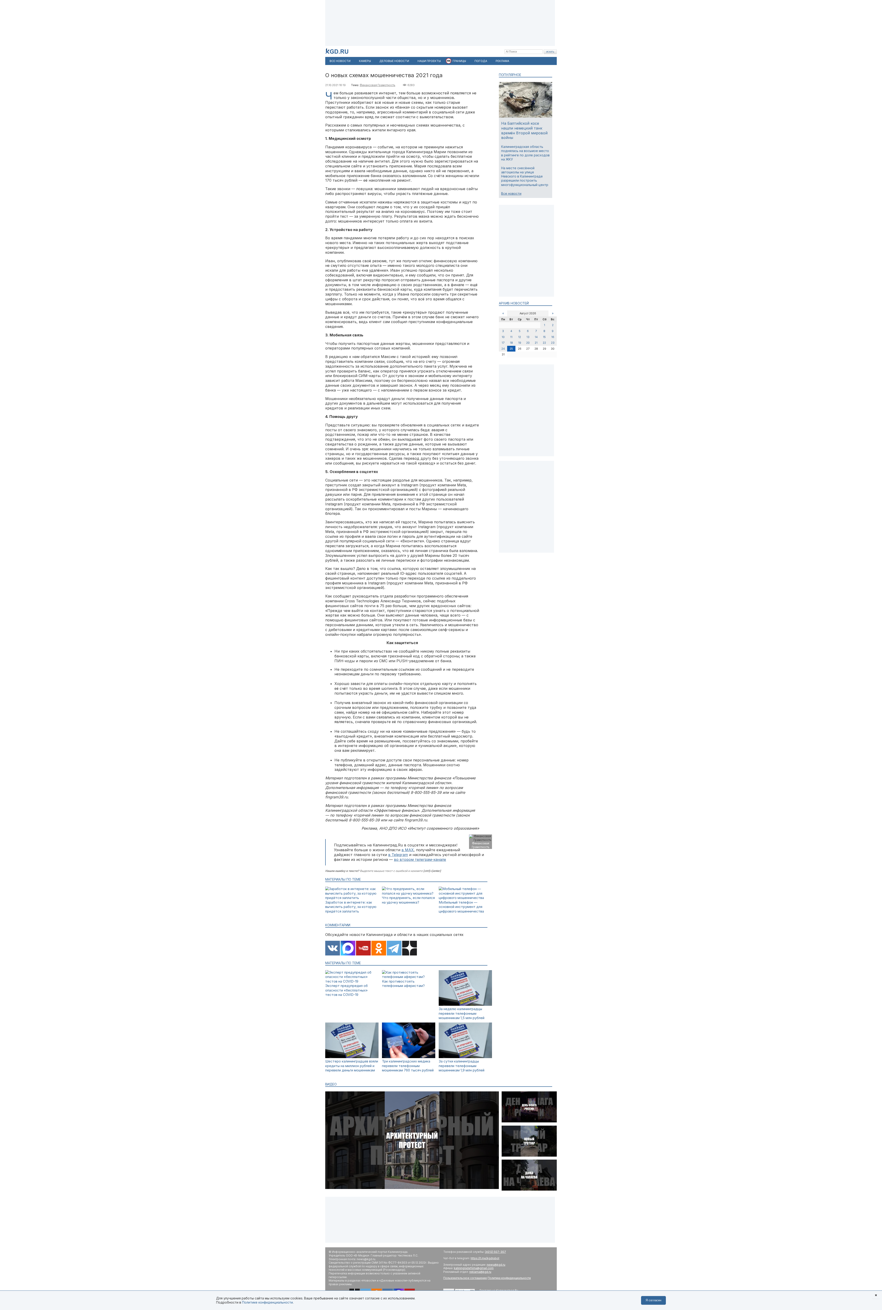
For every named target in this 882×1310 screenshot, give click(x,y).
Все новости (511, 193)
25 (511, 348)
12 (519, 337)
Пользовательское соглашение (465, 1278)
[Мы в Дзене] (409, 948)
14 (536, 337)
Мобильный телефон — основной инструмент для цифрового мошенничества (461, 906)
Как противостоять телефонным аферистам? (403, 983)
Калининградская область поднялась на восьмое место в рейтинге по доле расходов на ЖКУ (525, 153)
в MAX (407, 850)
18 (511, 342)
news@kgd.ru (496, 1264)
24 (503, 348)
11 (511, 337)
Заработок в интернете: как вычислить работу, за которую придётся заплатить (350, 906)
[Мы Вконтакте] (332, 948)
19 (519, 342)
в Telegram (398, 854)
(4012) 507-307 (495, 1252)
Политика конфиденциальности (509, 1278)
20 (528, 342)
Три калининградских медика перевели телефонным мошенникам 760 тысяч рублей (408, 1065)
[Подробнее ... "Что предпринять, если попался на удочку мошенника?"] (408, 893)
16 (552, 337)
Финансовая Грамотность (377, 85)
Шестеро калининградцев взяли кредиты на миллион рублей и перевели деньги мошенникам (351, 1065)
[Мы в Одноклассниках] (378, 948)
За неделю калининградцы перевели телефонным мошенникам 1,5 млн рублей (461, 1013)
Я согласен (653, 1300)
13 (527, 337)
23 (552, 342)
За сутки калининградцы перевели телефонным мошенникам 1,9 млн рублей (461, 1065)
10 (503, 337)
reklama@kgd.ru (480, 1271)
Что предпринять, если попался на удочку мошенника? (408, 900)
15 (544, 337)
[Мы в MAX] (348, 948)
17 (503, 342)
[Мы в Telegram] (394, 948)
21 (536, 342)
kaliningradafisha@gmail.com (474, 1268)
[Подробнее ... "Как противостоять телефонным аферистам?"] (408, 977)
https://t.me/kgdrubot (485, 1258)
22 (544, 342)
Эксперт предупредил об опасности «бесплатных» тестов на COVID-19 (346, 990)
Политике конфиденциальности (267, 1302)
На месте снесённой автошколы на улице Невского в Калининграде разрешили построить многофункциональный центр (524, 176)
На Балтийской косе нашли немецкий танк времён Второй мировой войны (524, 130)
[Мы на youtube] (363, 948)
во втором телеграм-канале (420, 859)
